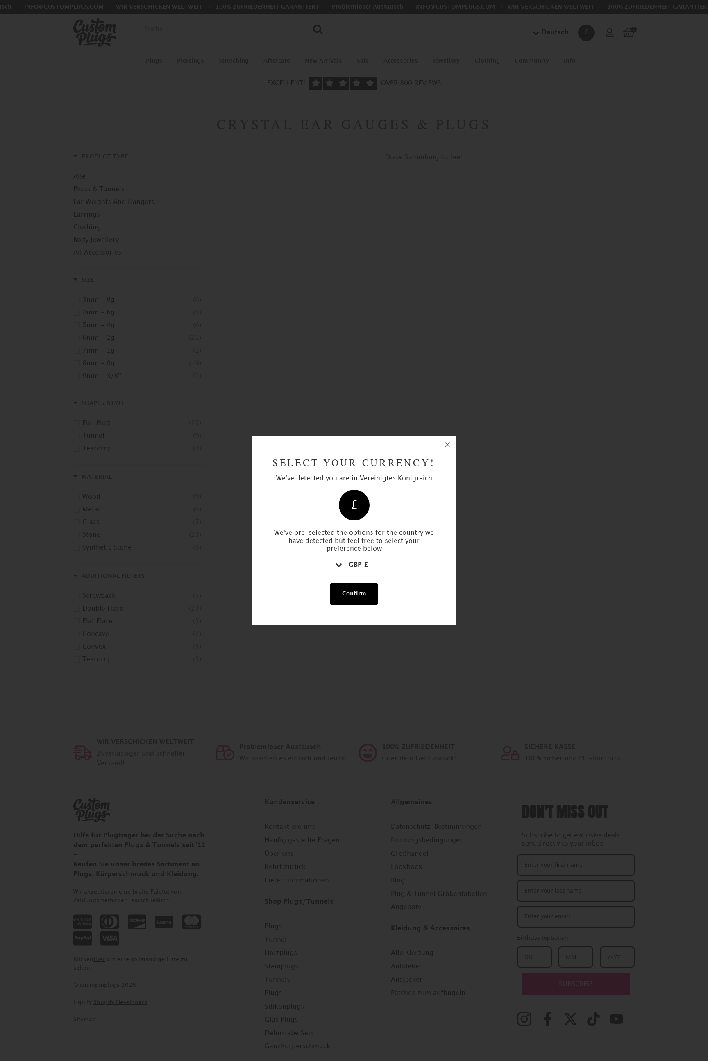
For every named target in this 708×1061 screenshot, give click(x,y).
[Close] (447, 445)
